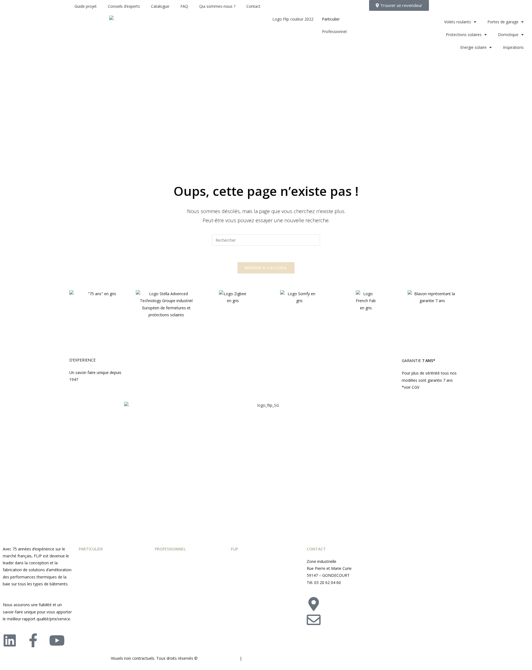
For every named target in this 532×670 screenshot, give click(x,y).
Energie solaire (473, 47)
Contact (253, 6)
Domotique (508, 34)
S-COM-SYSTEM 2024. (219, 658)
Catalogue (160, 6)
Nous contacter (356, 616)
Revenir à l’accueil (266, 267)
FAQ (184, 6)
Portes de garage (502, 21)
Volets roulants (457, 21)
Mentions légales (259, 658)
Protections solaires (464, 34)
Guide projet (86, 6)
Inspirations (513, 47)
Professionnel (334, 31)
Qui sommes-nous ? (217, 6)
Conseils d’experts (124, 6)
